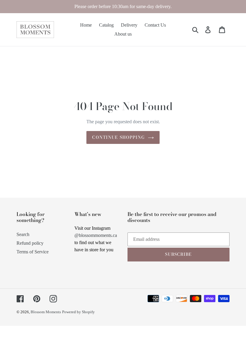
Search (22, 234)
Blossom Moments (46, 312)
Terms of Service (32, 251)
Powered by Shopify (78, 312)
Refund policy (30, 243)
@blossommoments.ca (95, 235)
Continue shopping (118, 137)
